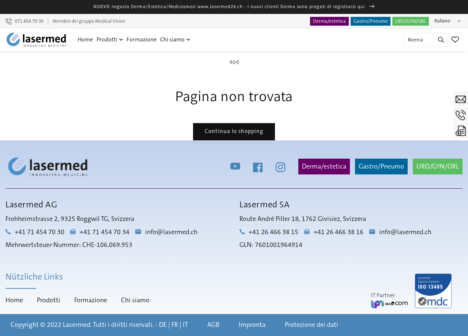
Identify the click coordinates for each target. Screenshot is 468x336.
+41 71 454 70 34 (104, 232)
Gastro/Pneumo (371, 21)
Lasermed (76, 325)
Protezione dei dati (311, 325)
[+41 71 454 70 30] (460, 114)
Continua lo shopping (234, 131)
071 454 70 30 (29, 21)
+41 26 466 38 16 (338, 232)
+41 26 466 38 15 (273, 232)
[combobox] (426, 40)
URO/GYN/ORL (410, 21)
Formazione (141, 39)
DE (163, 325)
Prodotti (107, 39)
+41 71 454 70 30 (39, 232)
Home (85, 39)
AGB (213, 325)
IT (185, 325)
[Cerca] (441, 40)
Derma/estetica (329, 21)
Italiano (442, 20)
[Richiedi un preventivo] (460, 130)
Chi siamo (173, 39)
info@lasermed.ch (171, 232)
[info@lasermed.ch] (460, 99)
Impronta (252, 325)
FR (174, 325)
